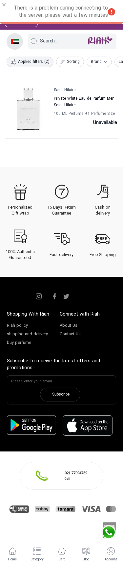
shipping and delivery (27, 334)
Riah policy (17, 326)
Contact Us (70, 334)
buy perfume (19, 343)
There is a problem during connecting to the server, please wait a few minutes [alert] (61, 12)
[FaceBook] (54, 296)
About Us (68, 326)
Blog (86, 559)
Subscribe (61, 394)
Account (111, 559)
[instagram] (39, 296)
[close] (4, 5)
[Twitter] (66, 296)
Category (37, 559)
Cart (61, 559)
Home (12, 559)
